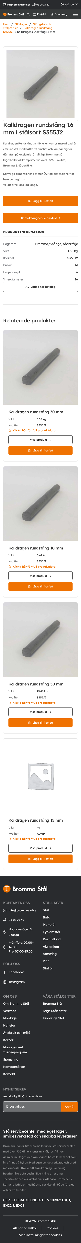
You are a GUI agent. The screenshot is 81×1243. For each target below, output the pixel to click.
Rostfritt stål (52, 939)
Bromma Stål (52, 1003)
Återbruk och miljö (16, 1033)
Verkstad (9, 1011)
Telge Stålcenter (54, 1011)
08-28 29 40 (16, 920)
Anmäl (69, 1107)
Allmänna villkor (25, 1228)
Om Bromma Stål (16, 1003)
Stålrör (48, 968)
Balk (46, 917)
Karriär (8, 1040)
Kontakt (9, 1074)
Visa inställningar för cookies (40, 1235)
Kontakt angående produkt (39, 218)
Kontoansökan (14, 1067)
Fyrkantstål (51, 932)
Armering (50, 954)
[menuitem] (54, 14)
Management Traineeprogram (15, 1049)
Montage (10, 1018)
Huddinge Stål (53, 1018)
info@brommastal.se (18, 4)
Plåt (46, 961)
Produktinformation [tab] (23, 232)
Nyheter (9, 1025)
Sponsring (10, 1059)
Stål (46, 910)
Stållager (21, 24)
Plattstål (49, 925)
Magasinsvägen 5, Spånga (20, 932)
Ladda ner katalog (43, 287)
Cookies (52, 1228)
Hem (6, 24)
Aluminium (51, 946)
